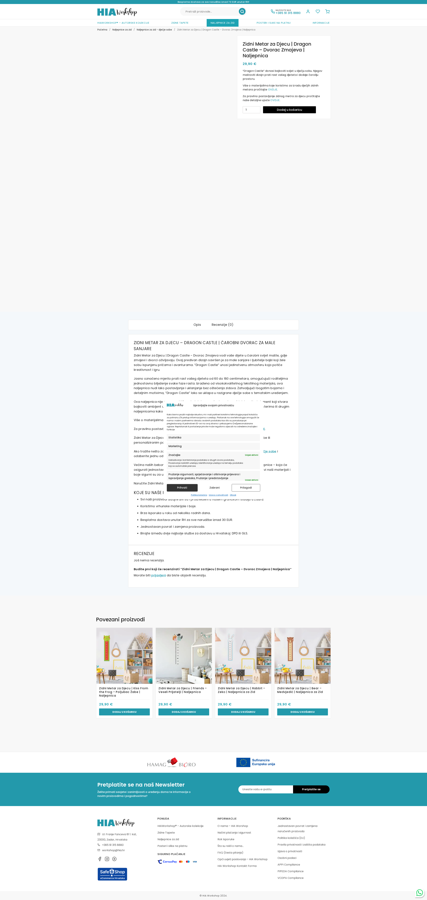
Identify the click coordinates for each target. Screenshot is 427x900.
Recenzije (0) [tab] (223, 324)
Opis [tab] (197, 324)
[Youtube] (114, 860)
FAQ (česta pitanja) (230, 853)
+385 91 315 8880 (113, 845)
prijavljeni (158, 575)
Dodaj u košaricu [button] (124, 712)
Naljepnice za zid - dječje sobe (154, 29)
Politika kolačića (199, 495)
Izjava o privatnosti (218, 495)
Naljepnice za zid (223, 22)
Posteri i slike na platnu (274, 22)
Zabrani (214, 487)
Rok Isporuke (226, 839)
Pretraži (242, 11)
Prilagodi (246, 487)
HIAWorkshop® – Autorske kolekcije (123, 22)
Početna (102, 29)
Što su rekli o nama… (231, 846)
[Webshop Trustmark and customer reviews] (112, 880)
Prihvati (182, 487)
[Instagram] (107, 860)
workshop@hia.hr (113, 850)
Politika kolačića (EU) (291, 838)
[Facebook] (99, 860)
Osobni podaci (287, 858)
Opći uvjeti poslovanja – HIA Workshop (243, 859)
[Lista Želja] (318, 12)
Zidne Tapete (179, 22)
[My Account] (308, 12)
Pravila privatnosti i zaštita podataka (301, 845)
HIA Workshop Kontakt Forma (237, 866)
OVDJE (272, 89)
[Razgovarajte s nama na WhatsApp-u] (419, 892)
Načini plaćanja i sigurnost (234, 833)
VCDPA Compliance (291, 878)
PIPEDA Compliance (291, 871)
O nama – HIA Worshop (233, 826)
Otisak (233, 495)
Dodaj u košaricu (289, 110)
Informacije (321, 22)
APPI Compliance (289, 865)
